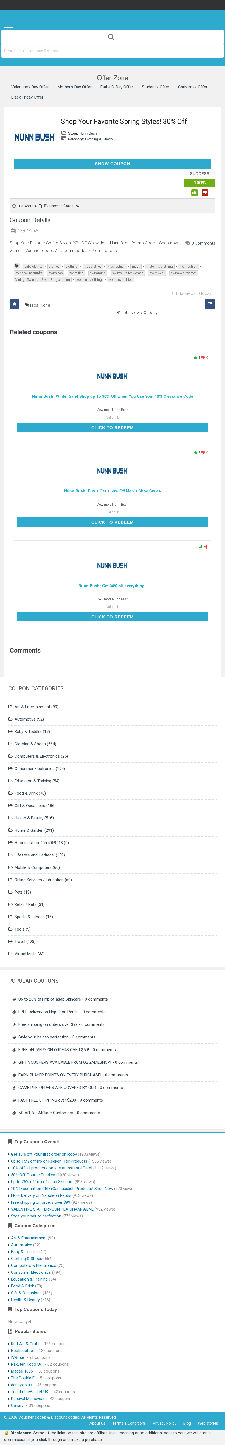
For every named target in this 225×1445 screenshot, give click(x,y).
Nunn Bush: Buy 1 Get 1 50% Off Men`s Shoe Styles (112, 491)
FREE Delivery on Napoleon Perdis (48, 1011)
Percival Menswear (28, 1398)
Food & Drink (26, 793)
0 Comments (203, 243)
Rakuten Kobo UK (26, 1364)
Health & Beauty (29, 818)
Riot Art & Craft (25, 1343)
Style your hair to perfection (43, 1037)
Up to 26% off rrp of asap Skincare (49, 999)
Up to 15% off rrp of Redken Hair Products (49, 1161)
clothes (54, 266)
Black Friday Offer (27, 97)
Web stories (208, 1423)
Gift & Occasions (30, 805)
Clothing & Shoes (99, 138)
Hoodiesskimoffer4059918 (39, 842)
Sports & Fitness (30, 916)
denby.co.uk (21, 1384)
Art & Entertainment (32, 706)
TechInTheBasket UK (29, 1391)
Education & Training (33, 780)
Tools (20, 929)
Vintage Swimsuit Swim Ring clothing (42, 280)
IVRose (17, 1357)
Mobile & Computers (33, 867)
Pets (19, 892)
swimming (98, 273)
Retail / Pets (25, 904)
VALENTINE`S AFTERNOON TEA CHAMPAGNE (52, 1209)
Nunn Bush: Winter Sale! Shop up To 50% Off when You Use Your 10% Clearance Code (112, 396)
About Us (97, 1423)
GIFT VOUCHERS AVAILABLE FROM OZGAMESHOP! (64, 1062)
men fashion (188, 266)
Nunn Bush (88, 133)
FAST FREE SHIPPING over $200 (47, 1100)
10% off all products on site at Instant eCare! (51, 1168)
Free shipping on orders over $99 (48, 1024)
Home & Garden (29, 830)
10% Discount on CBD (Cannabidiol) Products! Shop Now (62, 1188)
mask (136, 266)
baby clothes (33, 266)
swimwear (157, 273)
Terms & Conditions (129, 1423)
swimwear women (184, 273)
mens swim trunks (28, 273)
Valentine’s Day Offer (30, 87)
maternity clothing (160, 266)
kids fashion (116, 266)
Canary (17, 1405)
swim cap (56, 273)
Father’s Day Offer (116, 87)
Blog (187, 1423)
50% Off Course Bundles (33, 1174)
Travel (20, 941)
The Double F (23, 1378)
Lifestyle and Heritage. (35, 855)
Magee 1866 (22, 1371)
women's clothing (89, 280)
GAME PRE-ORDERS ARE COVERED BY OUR (57, 1087)
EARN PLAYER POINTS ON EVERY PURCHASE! (59, 1074)
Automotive (25, 719)
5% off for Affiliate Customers (45, 1112)
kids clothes (92, 266)
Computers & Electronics (37, 756)
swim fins (76, 273)
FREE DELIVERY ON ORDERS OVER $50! (53, 1049)
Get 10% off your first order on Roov (44, 1154)
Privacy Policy (164, 1423)
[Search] (112, 37)
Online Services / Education (39, 879)
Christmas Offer (192, 87)
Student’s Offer (155, 87)
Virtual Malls (25, 953)
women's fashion (120, 280)
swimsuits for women (127, 273)
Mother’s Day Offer (75, 87)
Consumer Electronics (35, 768)
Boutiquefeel (22, 1350)
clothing (72, 266)
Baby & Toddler (28, 731)
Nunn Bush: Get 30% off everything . (112, 585)
